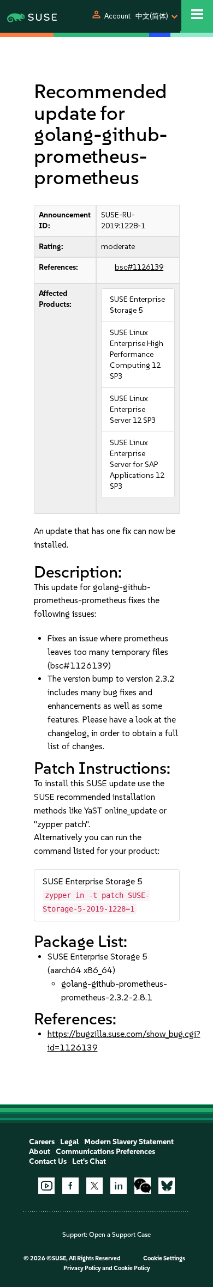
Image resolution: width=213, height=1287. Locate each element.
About (39, 1151)
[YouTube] (46, 1185)
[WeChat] (142, 1185)
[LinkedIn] (118, 1185)
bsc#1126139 (139, 267)
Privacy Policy (82, 1268)
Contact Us (48, 1161)
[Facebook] (70, 1185)
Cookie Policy (132, 1268)
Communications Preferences (105, 1151)
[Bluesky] (166, 1185)
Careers (42, 1141)
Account (117, 16)
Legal (69, 1141)
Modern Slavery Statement (129, 1141)
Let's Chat (89, 1161)
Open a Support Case (120, 1235)
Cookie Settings (164, 1258)
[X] (94, 1185)
